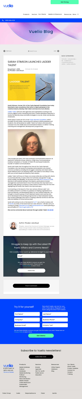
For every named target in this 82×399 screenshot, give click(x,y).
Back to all (33, 51)
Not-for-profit (39, 371)
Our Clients (70, 364)
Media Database (24, 367)
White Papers (55, 367)
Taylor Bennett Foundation (38, 120)
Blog (52, 371)
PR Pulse (27, 69)
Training (69, 374)
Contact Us (71, 370)
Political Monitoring (22, 376)
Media (63, 64)
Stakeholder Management (23, 385)
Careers (70, 372)
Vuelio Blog (41, 31)
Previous (8, 51)
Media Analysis (24, 381)
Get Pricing (65, 2)
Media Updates (71, 64)
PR (31, 69)
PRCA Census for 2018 (46, 179)
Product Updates (72, 368)
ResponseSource (30, 393)
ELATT (35, 202)
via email (50, 210)
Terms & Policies (8, 372)
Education (38, 375)
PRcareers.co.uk (24, 205)
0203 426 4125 (10, 20)
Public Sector (39, 373)
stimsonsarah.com (38, 205)
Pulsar (43, 393)
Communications (67, 62)
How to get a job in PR (26, 207)
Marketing (67, 61)
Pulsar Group (6, 393)
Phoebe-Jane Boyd (17, 71)
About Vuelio (71, 366)
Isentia (54, 393)
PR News (35, 69)
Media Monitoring (24, 373)
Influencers (72, 59)
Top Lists (64, 59)
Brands (37, 367)
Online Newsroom (25, 382)
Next (55, 51)
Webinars (54, 369)
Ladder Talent (12, 112)
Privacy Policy (26, 266)
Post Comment (31, 286)
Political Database (22, 370)
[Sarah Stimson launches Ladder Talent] (31, 87)
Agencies (38, 369)
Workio (11, 204)
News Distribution (24, 379)
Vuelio (18, 393)
